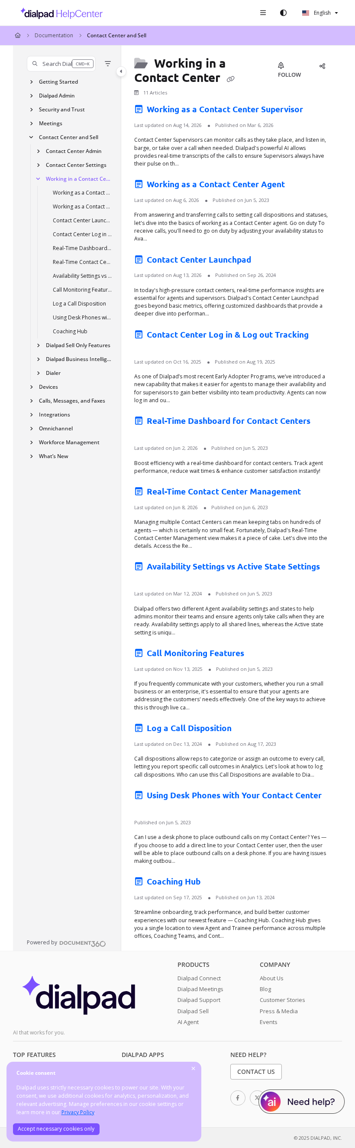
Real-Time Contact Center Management (83, 262)
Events (269, 1022)
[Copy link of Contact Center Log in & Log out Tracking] (148, 347)
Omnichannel (56, 428)
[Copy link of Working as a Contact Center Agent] (300, 186)
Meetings (50, 123)
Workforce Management (69, 442)
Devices (48, 386)
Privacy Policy (77, 1112)
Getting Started (58, 81)
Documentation (54, 35)
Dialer (53, 373)
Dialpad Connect (199, 978)
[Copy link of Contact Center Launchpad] (267, 261)
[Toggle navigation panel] (121, 71)
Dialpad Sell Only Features (78, 345)
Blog (265, 989)
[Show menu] (263, 13)
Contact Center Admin (74, 151)
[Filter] (108, 64)
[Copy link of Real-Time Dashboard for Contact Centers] (148, 434)
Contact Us (256, 1071)
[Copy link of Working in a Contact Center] (230, 78)
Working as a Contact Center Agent (83, 206)
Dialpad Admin (57, 95)
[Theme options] (283, 13)
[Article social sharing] (322, 66)
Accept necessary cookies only (56, 1128)
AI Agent (188, 1022)
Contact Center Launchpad (83, 220)
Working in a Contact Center (79, 178)
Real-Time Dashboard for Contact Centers (83, 248)
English (322, 12)
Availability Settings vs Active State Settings (83, 276)
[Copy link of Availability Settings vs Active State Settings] (148, 579)
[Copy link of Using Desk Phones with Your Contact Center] (148, 808)
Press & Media (279, 1011)
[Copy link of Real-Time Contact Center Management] (316, 493)
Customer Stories (282, 1000)
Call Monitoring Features (83, 289)
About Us (272, 978)
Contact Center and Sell (116, 35)
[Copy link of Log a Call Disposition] (247, 730)
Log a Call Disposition (79, 303)
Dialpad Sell (193, 1011)
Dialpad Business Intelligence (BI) (79, 359)
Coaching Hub (70, 331)
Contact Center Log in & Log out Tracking (83, 234)
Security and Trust (62, 109)
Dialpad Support (199, 1000)
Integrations (54, 414)
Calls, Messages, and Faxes (72, 400)
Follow (289, 74)
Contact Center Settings (76, 165)
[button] (61, 64)
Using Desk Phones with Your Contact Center (83, 317)
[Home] (59, 13)
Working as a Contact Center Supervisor (83, 192)
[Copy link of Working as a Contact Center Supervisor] (319, 111)
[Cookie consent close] (193, 1069)
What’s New (53, 456)
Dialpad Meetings (200, 989)
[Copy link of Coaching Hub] (216, 883)
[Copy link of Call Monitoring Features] (260, 655)
